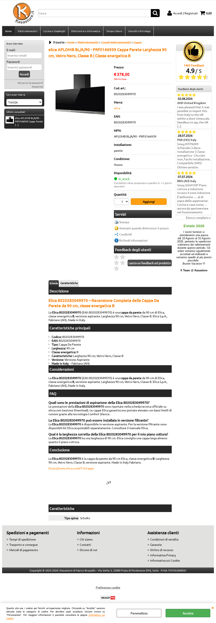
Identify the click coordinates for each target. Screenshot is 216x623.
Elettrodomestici (27, 31)
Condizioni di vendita (164, 539)
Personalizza (139, 613)
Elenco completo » (198, 217)
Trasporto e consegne (23, 544)
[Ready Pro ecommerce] (108, 597)
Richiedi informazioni (133, 240)
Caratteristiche (69, 283)
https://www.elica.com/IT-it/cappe (71, 468)
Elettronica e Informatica (85, 31)
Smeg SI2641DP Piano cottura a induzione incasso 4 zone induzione (193, 189)
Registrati (37, 86)
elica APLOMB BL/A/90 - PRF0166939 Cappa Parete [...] (29, 121)
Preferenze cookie (108, 587)
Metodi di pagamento (23, 550)
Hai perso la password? (30, 82)
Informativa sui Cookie (165, 560)
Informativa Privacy (163, 555)
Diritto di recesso (161, 550)
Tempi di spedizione (22, 539)
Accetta (188, 613)
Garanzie (156, 544)
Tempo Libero (114, 31)
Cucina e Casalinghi (54, 31)
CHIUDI (212, 607)
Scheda (54, 283)
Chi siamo (86, 539)
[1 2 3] (122, 202)
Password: (13, 62)
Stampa (124, 222)
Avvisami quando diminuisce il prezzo (144, 228)
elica (117, 108)
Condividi (125, 234)
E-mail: (11, 50)
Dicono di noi (88, 550)
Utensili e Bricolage (139, 31)
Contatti (85, 544)
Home (8, 31)
